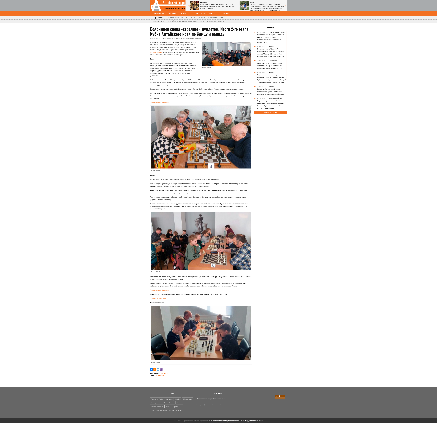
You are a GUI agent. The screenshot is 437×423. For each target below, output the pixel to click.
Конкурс (154, 403)
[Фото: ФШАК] (201, 137)
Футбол (177, 399)
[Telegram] (158, 369)
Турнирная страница (158, 298)
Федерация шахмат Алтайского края (189, 38)
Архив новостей (270, 112)
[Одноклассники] (154, 369)
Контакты (213, 14)
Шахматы (164, 373)
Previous (189, 6)
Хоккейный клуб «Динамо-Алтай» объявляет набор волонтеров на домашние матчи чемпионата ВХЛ (270, 65)
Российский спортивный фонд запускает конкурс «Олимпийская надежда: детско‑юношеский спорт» (270, 91)
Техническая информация (160, 102)
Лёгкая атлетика (157, 407)
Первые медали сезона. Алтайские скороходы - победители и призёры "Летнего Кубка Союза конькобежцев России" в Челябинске (271, 104)
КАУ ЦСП (225, 14)
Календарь (201, 14)
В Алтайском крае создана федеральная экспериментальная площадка (196, 21)
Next (286, 6)
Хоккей (167, 407)
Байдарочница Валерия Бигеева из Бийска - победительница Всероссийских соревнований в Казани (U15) (270, 38)
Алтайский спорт (174, 2)
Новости (270, 27)
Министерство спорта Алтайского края (211, 399)
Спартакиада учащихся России (162, 410)
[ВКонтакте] (151, 369)
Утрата (179, 403)
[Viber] (161, 369)
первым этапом (156, 52)
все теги (179, 410)
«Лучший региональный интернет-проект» (196, 18)
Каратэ (175, 407)
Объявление (187, 399)
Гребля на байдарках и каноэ (162, 399)
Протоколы (159, 376)
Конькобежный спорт (167, 403)
